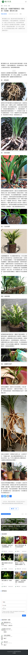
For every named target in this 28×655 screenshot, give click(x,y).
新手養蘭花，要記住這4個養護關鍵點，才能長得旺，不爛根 (7, 546)
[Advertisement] (14, 48)
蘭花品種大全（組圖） (7, 580)
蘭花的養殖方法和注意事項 (7, 563)
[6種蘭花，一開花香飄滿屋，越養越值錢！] (20, 575)
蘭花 (21, 13)
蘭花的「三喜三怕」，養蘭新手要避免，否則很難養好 (20, 563)
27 (3, 566)
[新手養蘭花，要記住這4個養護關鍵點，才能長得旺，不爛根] (7, 540)
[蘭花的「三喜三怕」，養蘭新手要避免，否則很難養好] (20, 557)
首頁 (2, 5)
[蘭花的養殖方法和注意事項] (7, 557)
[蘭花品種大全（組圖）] (7, 575)
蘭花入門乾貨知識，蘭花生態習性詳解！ (20, 546)
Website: (4, 608)
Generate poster (6, 514)
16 (16, 583)
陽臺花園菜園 (4, 13)
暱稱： (4, 602)
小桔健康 (14, 653)
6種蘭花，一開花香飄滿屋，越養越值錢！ (20, 581)
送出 (24, 615)
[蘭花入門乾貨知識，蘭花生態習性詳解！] (20, 540)
